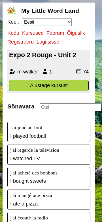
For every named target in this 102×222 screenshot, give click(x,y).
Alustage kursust (49, 85)
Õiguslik (76, 33)
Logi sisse (48, 42)
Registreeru (20, 42)
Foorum (55, 33)
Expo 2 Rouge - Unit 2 (42, 55)
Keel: (13, 22)
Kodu (13, 33)
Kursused (33, 33)
